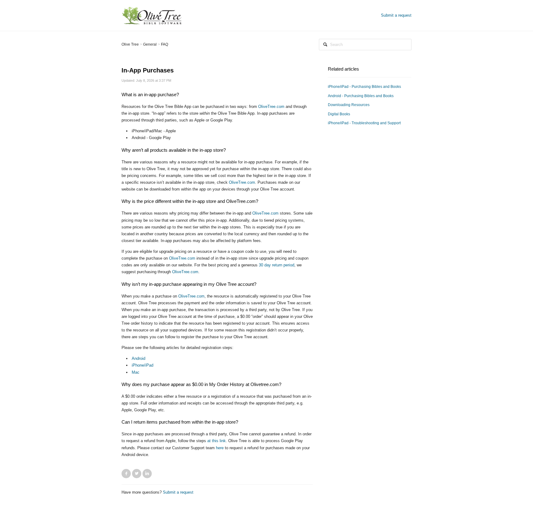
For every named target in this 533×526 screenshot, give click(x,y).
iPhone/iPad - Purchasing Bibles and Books (364, 86)
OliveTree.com (271, 106)
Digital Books (339, 114)
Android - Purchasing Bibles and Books (361, 96)
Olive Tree (130, 44)
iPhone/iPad (142, 365)
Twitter (136, 473)
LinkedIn (147, 473)
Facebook (126, 473)
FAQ (164, 44)
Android (138, 358)
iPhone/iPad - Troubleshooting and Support (364, 123)
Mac (135, 372)
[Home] (152, 15)
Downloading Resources (349, 105)
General (150, 44)
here (220, 448)
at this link (216, 440)
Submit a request (396, 15)
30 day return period (276, 265)
